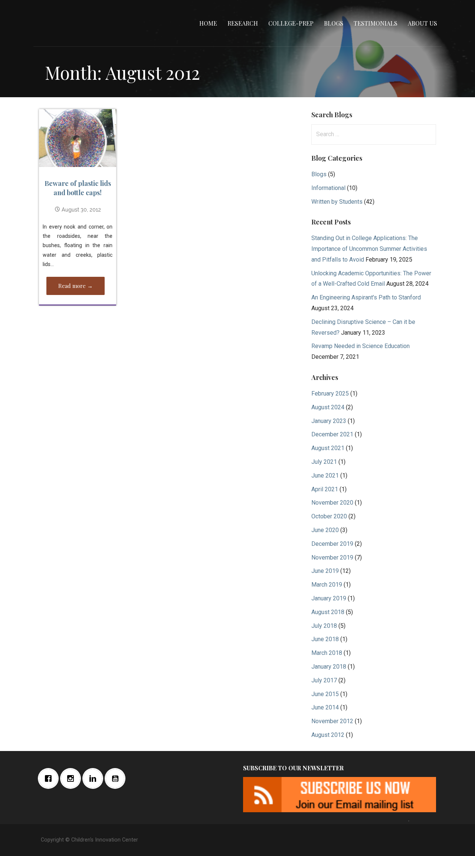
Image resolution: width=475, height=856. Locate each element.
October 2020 (329, 516)
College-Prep (291, 23)
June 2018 (325, 639)
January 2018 (328, 666)
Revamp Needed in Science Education (360, 346)
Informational (328, 187)
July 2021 (324, 461)
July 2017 (324, 680)
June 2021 (325, 475)
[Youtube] (117, 778)
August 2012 (327, 734)
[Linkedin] (94, 778)
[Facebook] (50, 778)
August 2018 (327, 612)
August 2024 (327, 407)
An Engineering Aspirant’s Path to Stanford (366, 297)
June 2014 (325, 707)
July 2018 (324, 625)
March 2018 (326, 652)
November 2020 (332, 502)
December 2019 (332, 543)
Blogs (333, 23)
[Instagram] (72, 778)
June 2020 (325, 530)
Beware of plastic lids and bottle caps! (78, 188)
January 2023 (328, 420)
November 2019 (332, 557)
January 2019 (328, 598)
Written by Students (337, 201)
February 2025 (330, 393)
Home (208, 23)
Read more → (75, 285)
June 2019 (325, 570)
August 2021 (327, 448)
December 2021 (332, 434)
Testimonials (375, 23)
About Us (422, 23)
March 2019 (326, 584)
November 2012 (332, 721)
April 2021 (324, 489)
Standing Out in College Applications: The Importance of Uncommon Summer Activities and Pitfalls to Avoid (369, 249)
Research (242, 23)
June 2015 (325, 694)
